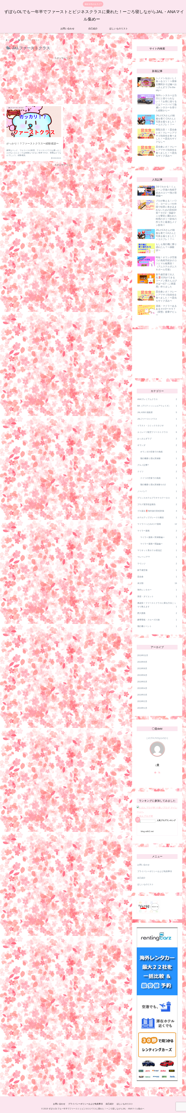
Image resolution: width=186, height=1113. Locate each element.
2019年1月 (142, 708)
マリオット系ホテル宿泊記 (157, 550)
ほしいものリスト (145, 884)
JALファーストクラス (157, 419)
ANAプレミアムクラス (157, 399)
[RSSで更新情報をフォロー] (159, 772)
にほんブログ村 (145, 816)
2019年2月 (142, 701)
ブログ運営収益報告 (157, 504)
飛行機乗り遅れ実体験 (158, 458)
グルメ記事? (157, 465)
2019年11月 (142, 655)
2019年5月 (142, 681)
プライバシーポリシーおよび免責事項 (154, 871)
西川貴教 (157, 613)
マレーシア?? (157, 557)
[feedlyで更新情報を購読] (155, 772)
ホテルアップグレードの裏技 (157, 517)
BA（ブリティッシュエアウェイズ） (157, 406)
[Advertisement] (64, 80)
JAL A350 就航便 (157, 412)
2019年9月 (142, 662)
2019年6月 (142, 675)
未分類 (157, 583)
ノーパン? (157, 491)
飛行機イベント (157, 626)
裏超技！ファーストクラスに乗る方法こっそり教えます (157, 605)
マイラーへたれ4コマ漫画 (157, 524)
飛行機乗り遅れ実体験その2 (158, 484)
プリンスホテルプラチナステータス (157, 498)
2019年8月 (142, 668)
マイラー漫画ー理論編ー (158, 544)
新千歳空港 (157, 570)
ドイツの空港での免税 (158, 478)
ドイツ (157, 471)
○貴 (157, 765)
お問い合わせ (143, 865)
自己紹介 (141, 878)
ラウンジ (157, 563)
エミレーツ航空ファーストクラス (157, 432)
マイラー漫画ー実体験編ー (158, 537)
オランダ (157, 445)
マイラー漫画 (157, 531)
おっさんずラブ (157, 438)
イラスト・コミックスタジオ (157, 425)
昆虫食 (157, 576)
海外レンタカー (157, 590)
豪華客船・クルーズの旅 (157, 620)
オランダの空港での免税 (158, 452)
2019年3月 (142, 695)
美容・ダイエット (157, 596)
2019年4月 (142, 688)
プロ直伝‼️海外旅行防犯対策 (157, 511)
